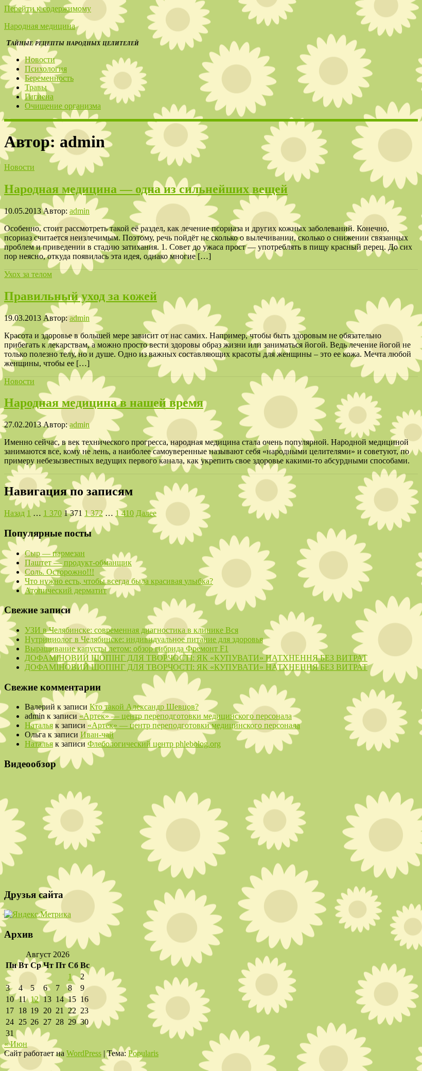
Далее (146, 513)
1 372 (93, 513)
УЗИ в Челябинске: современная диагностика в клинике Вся (131, 630)
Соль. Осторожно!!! (59, 571)
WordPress (83, 1053)
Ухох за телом (28, 274)
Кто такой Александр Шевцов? (144, 706)
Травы (36, 87)
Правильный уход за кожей (80, 296)
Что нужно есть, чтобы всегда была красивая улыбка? (119, 581)
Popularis (143, 1053)
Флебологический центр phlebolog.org (154, 743)
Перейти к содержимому (47, 8)
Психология (46, 68)
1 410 (124, 513)
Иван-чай (97, 734)
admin (79, 210)
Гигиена (39, 96)
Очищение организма (63, 105)
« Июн (15, 1044)
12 (34, 999)
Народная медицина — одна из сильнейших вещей (146, 189)
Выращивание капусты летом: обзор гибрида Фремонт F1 (126, 648)
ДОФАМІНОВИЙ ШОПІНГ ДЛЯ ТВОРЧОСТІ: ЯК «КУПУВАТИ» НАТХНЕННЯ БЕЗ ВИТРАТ (196, 657)
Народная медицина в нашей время (103, 402)
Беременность (49, 78)
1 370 (52, 513)
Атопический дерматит (66, 590)
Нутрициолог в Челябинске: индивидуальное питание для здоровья (144, 639)
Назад (14, 513)
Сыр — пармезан (55, 553)
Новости (40, 59)
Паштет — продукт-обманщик (78, 562)
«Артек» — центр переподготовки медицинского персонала (185, 716)
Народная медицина (39, 26)
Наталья (39, 725)
